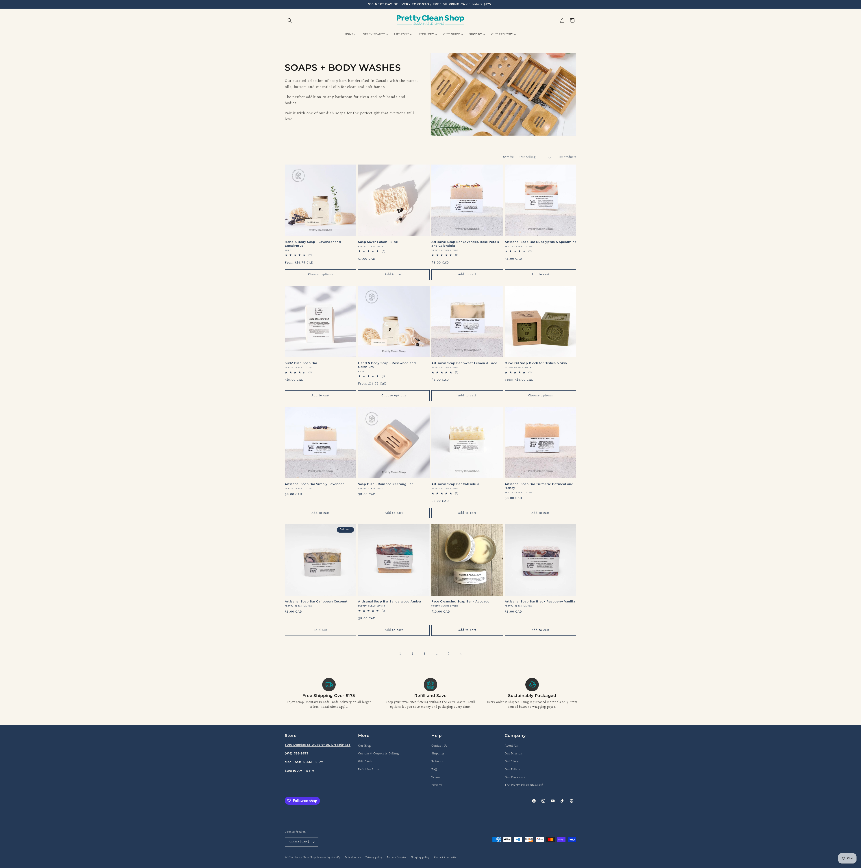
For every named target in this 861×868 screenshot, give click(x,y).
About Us (511, 745)
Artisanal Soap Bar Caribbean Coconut (316, 601)
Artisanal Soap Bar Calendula (455, 484)
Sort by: (508, 157)
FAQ (434, 769)
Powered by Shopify (328, 857)
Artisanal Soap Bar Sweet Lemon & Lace (464, 363)
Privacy (436, 785)
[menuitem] (351, 34)
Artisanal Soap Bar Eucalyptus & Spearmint (540, 242)
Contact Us (439, 745)
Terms (435, 777)
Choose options (320, 274)
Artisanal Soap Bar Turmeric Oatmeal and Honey (539, 486)
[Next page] (461, 654)
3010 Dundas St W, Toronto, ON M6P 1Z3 (317, 744)
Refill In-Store (368, 769)
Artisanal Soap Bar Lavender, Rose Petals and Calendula (465, 243)
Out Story (512, 761)
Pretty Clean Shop (305, 857)
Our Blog (364, 745)
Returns (437, 761)
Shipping (437, 753)
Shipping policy (420, 857)
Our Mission (513, 753)
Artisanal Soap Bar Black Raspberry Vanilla (540, 601)
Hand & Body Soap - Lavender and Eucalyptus (313, 243)
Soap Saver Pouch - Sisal (378, 242)
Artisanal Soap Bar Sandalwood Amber (390, 601)
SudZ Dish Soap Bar (301, 363)
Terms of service (397, 857)
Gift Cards (365, 761)
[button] (290, 20)
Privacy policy (374, 857)
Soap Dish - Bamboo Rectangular (385, 484)
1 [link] (400, 654)
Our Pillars (512, 769)
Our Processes (515, 777)
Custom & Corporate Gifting (378, 753)
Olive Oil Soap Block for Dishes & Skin (536, 363)
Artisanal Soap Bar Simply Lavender (314, 484)
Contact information (446, 857)
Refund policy (353, 857)
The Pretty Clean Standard (524, 785)
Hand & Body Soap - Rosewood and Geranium (387, 365)
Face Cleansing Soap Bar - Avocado (460, 601)
